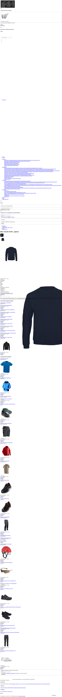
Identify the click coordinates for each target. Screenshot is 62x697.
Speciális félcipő (23, 161)
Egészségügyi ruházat (7, 173)
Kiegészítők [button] (4, 189)
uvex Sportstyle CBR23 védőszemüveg (6, 562)
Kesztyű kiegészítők (41, 182)
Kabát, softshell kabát (17, 174)
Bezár (1, 31)
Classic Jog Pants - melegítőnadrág (5, 302)
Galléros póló (9, 177)
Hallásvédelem (6, 187)
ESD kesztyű (20, 182)
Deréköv (37, 184)
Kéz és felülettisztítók (21, 195)
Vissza (2, 24)
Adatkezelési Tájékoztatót (11, 673)
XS (1, 293)
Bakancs (13, 160)
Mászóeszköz (28, 185)
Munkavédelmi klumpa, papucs (9, 163)
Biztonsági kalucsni (7, 164)
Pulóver (25, 174)
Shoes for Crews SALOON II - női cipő (6, 588)
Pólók (6, 177)
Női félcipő (14, 161)
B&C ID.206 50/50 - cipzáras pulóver (6, 337)
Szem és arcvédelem (7, 183)
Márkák (3, 197)
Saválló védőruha (28, 171)
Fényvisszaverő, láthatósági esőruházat (25, 169)
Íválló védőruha (33, 171)
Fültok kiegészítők (16, 187)
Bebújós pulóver (4, 229)
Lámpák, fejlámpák (7, 191)
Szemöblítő (24, 183)
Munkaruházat (4, 226)
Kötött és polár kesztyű (25, 182)
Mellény (22, 174)
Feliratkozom (3, 674)
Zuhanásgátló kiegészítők (16, 186)
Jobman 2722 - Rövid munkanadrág (5, 423)
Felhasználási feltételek (21, 696)
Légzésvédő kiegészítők (16, 188)
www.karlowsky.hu (3, 691)
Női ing (6, 179)
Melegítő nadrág (28, 174)
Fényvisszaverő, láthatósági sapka (36, 169)
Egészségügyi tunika (21, 173)
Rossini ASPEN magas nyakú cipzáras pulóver (7, 625)
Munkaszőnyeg (6, 196)
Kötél (33, 185)
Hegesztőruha (22, 172)
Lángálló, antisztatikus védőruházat (13, 171)
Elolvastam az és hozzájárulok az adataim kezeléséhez (14, 673)
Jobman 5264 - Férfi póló (4, 358)
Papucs (17, 163)
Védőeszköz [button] (4, 180)
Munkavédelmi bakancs (8, 160)
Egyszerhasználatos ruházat (11, 172)
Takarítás (5, 195)
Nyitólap (3, 225)
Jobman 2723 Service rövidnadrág (5, 396)
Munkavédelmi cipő (7, 161)
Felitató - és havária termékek (8, 193)
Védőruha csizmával (41, 170)
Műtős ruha (32, 173)
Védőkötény (26, 172)
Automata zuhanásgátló (44, 184)
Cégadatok (2, 687)
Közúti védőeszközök (7, 192)
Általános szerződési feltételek (8, 687)
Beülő (40, 184)
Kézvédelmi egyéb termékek (33, 182)
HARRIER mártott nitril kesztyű (5, 535)
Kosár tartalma (2, 25)
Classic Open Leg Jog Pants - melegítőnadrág (7, 309)
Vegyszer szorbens (25, 193)
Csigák (31, 185)
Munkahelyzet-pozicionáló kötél (27, 184)
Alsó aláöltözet (13, 178)
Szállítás (22, 687)
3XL (10, 293)
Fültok (12, 187)
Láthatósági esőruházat (56, 170)
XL (6, 293)
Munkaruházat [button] (4, 167)
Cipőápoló (13, 165)
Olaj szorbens (34, 193)
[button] (3, 157)
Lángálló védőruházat (22, 171)
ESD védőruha (18, 172)
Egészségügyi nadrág (27, 173)
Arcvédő (16, 183)
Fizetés (25, 687)
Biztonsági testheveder (12, 184)
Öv (14, 175)
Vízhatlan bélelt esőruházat (48, 170)
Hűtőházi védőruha (39, 171)
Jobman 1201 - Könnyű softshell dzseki (6, 442)
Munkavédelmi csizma (7, 162)
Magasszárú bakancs (17, 160)
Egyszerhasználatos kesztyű (11, 182)
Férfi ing (9, 179)
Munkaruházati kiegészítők (8, 175)
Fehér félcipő (28, 161)
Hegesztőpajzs (20, 183)
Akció (3, 198)
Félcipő (11, 161)
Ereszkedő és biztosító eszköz (21, 185)
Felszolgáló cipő (18, 161)
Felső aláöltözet (18, 178)
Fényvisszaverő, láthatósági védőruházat (13, 169)
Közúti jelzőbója (13, 192)
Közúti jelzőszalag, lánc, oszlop (21, 192)
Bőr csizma (13, 162)
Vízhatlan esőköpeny (26, 170)
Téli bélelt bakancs (23, 160)
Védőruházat (6, 171)
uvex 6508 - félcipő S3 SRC (4, 498)
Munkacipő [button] (4, 159)
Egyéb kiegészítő (29, 175)
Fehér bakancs (37, 160)
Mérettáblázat (2, 294)
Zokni (5, 166)
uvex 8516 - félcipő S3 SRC (4, 480)
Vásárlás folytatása (3, 209)
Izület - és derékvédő (20, 175)
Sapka (13, 175)
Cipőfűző (16, 165)
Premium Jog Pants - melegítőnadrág (6, 316)
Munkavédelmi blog (5, 199)
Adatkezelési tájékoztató (17, 687)
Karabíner (11, 185)
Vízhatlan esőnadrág (19, 170)
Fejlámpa (14, 191)
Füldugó (10, 187)
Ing (4, 179)
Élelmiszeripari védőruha (45, 171)
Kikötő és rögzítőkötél (19, 184)
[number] (4, 296)
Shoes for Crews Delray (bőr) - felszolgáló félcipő (8, 580)
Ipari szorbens (30, 193)
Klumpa (15, 163)
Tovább (3, 223)
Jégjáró (11, 164)
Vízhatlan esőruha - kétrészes (33, 170)
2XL (8, 293)
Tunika (10, 176)
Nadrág (12, 176)
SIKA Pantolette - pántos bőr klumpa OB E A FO (8, 650)
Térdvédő (25, 175)
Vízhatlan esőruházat (7, 170)
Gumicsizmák (17, 162)
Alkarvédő (16, 182)
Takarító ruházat (6, 176)
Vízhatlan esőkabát (13, 170)
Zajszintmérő (21, 187)
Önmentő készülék (56, 185)
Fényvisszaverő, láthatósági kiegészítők (47, 169)
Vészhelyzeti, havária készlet (17, 193)
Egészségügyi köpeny (14, 173)
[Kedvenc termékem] (0, 318)
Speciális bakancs (29, 160)
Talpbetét (10, 165)
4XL (11, 293)
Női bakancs (33, 160)
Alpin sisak (15, 185)
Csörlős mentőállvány (37, 185)
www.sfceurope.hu (9, 691)
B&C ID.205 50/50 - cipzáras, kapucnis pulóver (7, 330)
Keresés (2, 208)
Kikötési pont (34, 184)
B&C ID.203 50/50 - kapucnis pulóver (6, 323)
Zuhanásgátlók (8, 185)
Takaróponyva (6, 190)
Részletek (1, 314)
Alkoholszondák (10, 188)
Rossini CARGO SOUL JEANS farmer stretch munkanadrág (9, 632)
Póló (5, 177)
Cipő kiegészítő (6, 165)
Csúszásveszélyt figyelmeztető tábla (12, 195)
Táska (16, 175)
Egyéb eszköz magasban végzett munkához (47, 185)
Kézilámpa (11, 191)
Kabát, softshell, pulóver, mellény (9, 174)
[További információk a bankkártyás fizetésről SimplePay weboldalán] (31, 695)
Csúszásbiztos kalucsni (15, 164)
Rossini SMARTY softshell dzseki (5, 377)
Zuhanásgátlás (6, 184)
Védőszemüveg (12, 183)
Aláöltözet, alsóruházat (7, 178)
